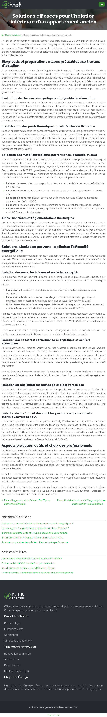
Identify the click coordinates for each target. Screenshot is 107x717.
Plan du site (53, 715)
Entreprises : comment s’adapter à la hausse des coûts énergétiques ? (37, 523)
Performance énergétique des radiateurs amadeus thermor (32, 558)
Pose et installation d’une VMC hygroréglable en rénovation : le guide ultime (80, 502)
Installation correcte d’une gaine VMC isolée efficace (28, 568)
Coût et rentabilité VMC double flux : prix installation (28, 563)
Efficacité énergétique (13, 35)
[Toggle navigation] (102, 4)
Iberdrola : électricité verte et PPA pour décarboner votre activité (34, 533)
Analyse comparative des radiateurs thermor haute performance (35, 542)
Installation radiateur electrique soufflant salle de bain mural (32, 537)
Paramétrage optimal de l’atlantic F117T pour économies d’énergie (27, 502)
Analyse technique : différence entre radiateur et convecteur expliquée (37, 572)
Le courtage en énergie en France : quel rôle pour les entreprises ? (35, 528)
